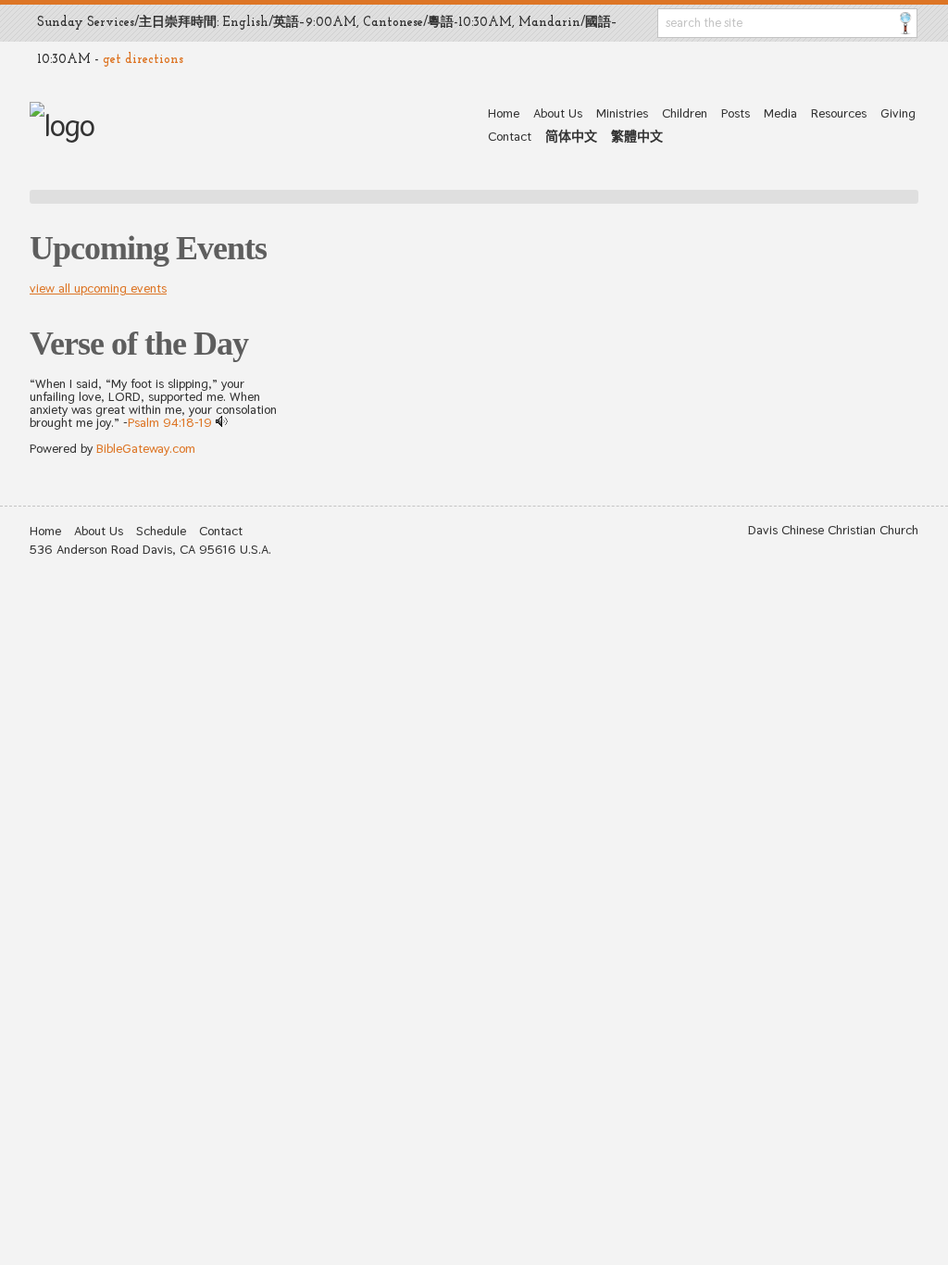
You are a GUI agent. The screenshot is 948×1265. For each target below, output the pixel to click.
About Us (557, 113)
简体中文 (571, 136)
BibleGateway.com (145, 448)
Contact (509, 136)
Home (503, 113)
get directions (143, 60)
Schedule (161, 530)
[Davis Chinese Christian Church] (62, 125)
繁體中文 (637, 136)
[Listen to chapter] (222, 422)
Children (684, 113)
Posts (735, 113)
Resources (839, 113)
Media (780, 113)
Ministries (622, 113)
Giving (898, 113)
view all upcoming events (98, 288)
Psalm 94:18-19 (170, 422)
